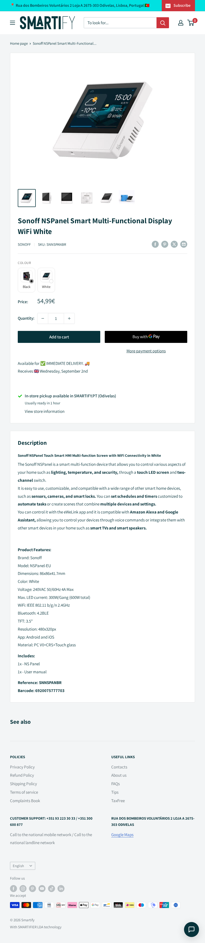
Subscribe (182, 5)
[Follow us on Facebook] (13, 888)
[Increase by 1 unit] (69, 318)
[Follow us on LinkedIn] (61, 888)
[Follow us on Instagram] (23, 888)
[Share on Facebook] (155, 244)
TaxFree (118, 800)
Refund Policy (22, 775)
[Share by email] (183, 244)
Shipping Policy (23, 783)
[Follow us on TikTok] (51, 888)
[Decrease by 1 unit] (43, 318)
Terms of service (24, 792)
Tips (114, 792)
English (18, 865)
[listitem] (26, 280)
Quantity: (26, 318)
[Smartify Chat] (191, 929)
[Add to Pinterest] (164, 244)
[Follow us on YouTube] (42, 888)
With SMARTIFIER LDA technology (36, 927)
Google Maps (122, 834)
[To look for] (162, 22)
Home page (19, 43)
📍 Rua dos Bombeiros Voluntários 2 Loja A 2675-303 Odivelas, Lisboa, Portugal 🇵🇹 (80, 5)
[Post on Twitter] (174, 244)
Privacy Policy (22, 767)
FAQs (115, 783)
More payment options (146, 351)
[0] (191, 23)
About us (118, 775)
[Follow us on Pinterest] (32, 888)
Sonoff (24, 244)
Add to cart (59, 337)
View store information (44, 411)
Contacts (119, 767)
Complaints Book (25, 800)
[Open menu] (12, 23)
